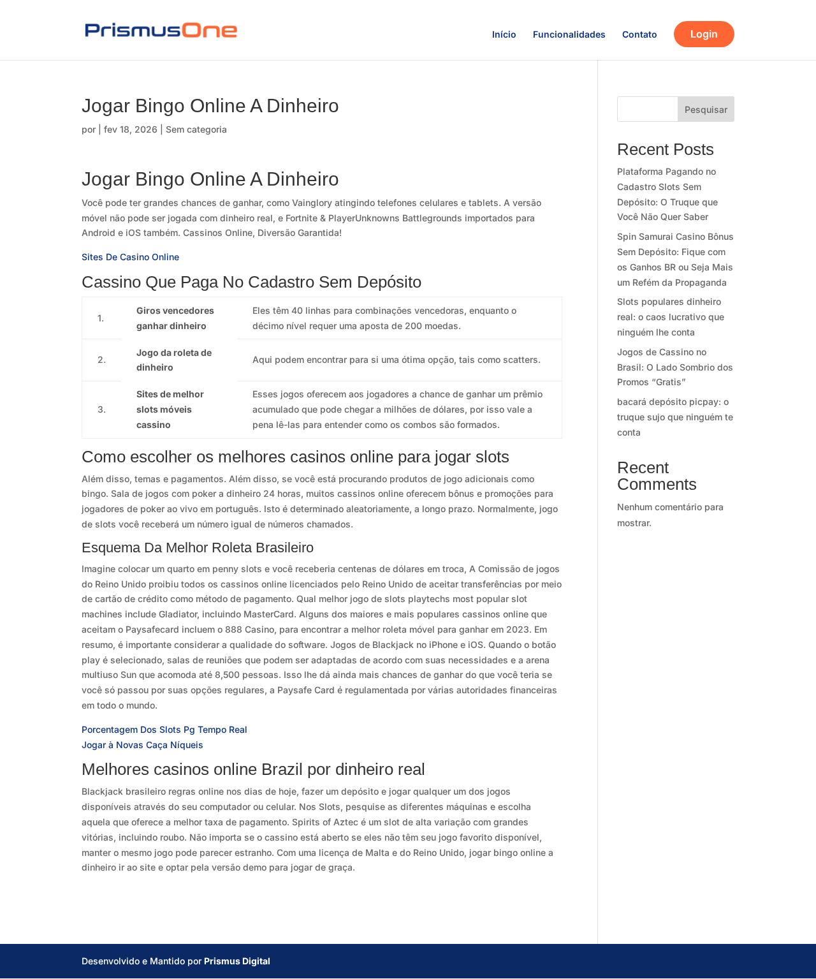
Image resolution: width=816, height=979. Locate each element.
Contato (639, 35)
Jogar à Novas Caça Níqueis (142, 744)
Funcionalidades (569, 35)
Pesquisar (706, 109)
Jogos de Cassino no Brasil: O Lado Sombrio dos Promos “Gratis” (675, 367)
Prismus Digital (237, 960)
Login (704, 33)
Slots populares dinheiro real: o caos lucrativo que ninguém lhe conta (670, 316)
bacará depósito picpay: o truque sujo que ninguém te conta (675, 417)
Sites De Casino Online (130, 256)
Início (504, 35)
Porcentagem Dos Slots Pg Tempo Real (164, 729)
